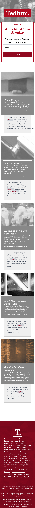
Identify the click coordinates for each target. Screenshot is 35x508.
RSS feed (11, 477)
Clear (17, 54)
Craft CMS (29, 499)
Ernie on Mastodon (24, 477)
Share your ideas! (18, 472)
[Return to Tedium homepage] (17, 13)
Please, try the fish (20, 506)
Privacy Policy (11, 474)
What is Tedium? (10, 469)
